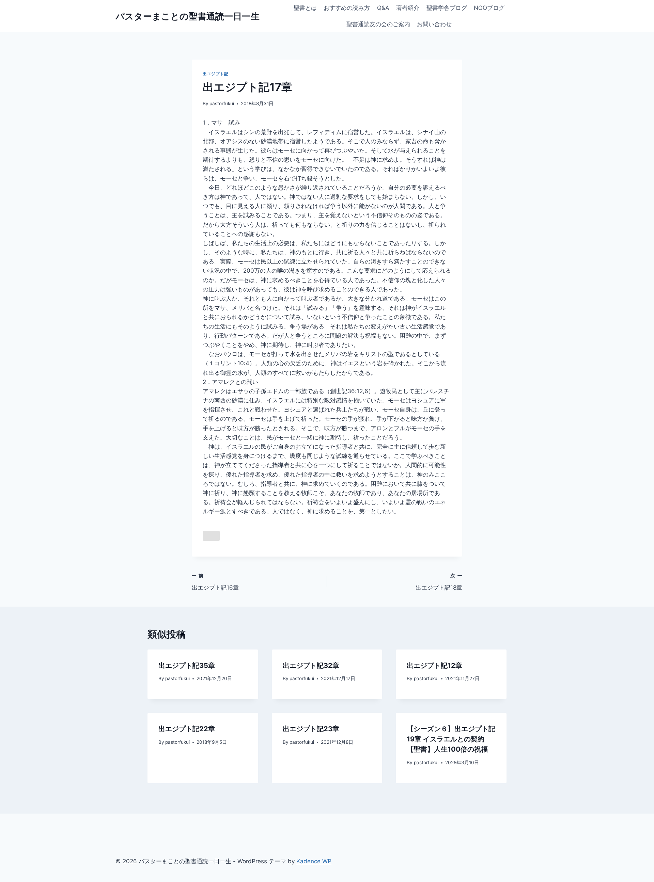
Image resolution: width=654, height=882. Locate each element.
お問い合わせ (434, 24)
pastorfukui (221, 103)
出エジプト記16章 (215, 582)
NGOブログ (489, 7)
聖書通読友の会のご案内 (378, 24)
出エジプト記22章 (186, 729)
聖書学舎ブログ (446, 7)
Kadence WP (313, 861)
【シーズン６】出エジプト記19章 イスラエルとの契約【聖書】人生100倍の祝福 (451, 739)
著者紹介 (407, 7)
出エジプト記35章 (186, 665)
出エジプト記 (216, 73)
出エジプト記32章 (311, 665)
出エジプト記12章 (434, 665)
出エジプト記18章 (439, 582)
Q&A (383, 7)
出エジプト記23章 (311, 729)
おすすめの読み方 (347, 7)
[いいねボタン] (211, 536)
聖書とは (305, 7)
